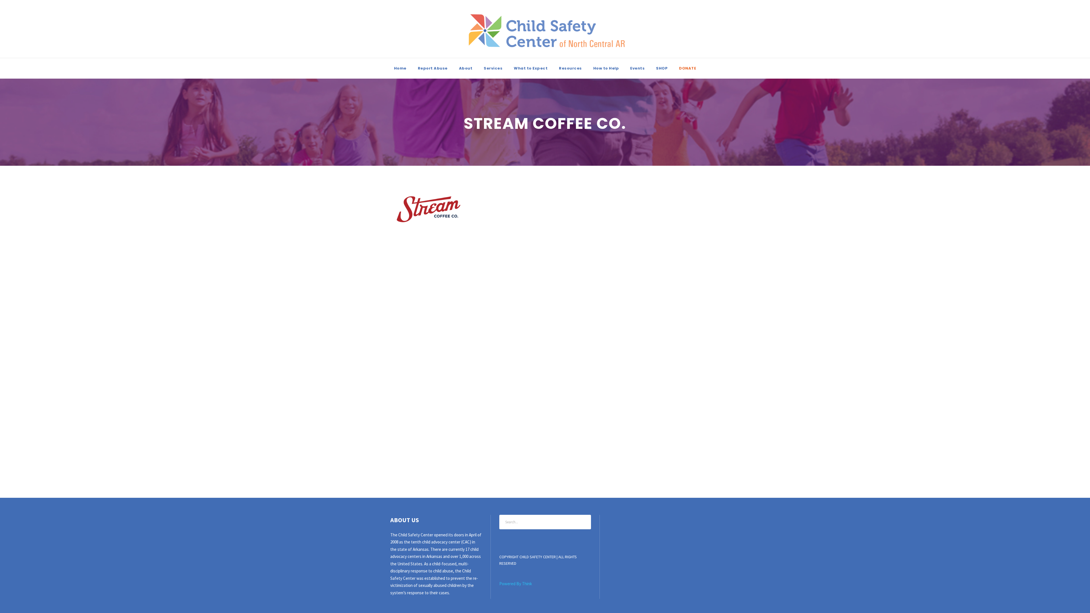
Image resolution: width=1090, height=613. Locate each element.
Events (637, 68)
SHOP (662, 68)
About (466, 68)
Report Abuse (433, 68)
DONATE (687, 68)
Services (493, 68)
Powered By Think (515, 583)
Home (400, 68)
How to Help (606, 68)
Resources (570, 68)
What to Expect (531, 68)
